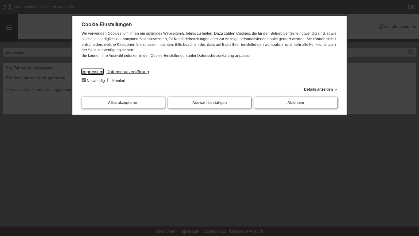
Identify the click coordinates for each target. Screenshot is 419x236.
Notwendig (96, 81)
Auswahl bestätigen (209, 102)
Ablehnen (295, 102)
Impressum (92, 71)
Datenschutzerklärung (127, 71)
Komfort (118, 81)
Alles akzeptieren (123, 102)
